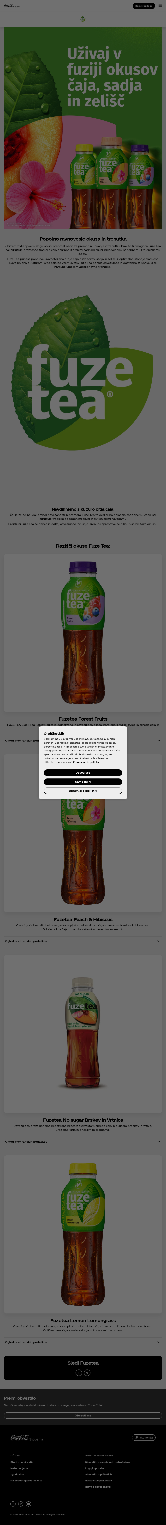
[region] (83, 762)
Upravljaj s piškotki (83, 790)
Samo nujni (83, 781)
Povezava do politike (86, 762)
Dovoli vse (83, 772)
